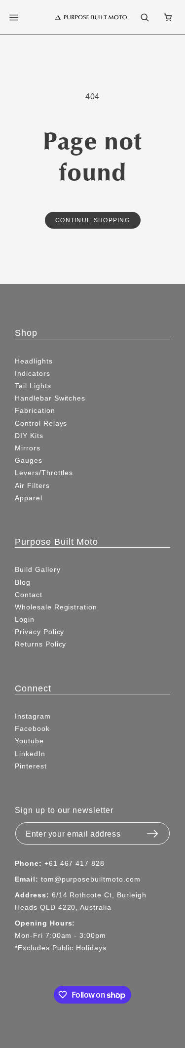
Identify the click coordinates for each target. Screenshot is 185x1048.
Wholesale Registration (56, 607)
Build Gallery (37, 569)
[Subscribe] (152, 830)
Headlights (34, 361)
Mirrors (27, 448)
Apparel (28, 498)
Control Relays (41, 423)
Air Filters (32, 485)
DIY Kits (29, 436)
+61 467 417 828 (74, 863)
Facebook (32, 728)
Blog (23, 582)
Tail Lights (33, 386)
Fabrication (35, 410)
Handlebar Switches (50, 398)
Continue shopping (92, 220)
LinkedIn (30, 754)
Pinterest (31, 766)
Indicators (32, 373)
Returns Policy (40, 644)
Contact (28, 595)
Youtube (29, 741)
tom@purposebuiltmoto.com (91, 879)
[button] (20, 17)
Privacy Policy (39, 632)
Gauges (28, 460)
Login (25, 619)
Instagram (33, 716)
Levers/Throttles (44, 473)
